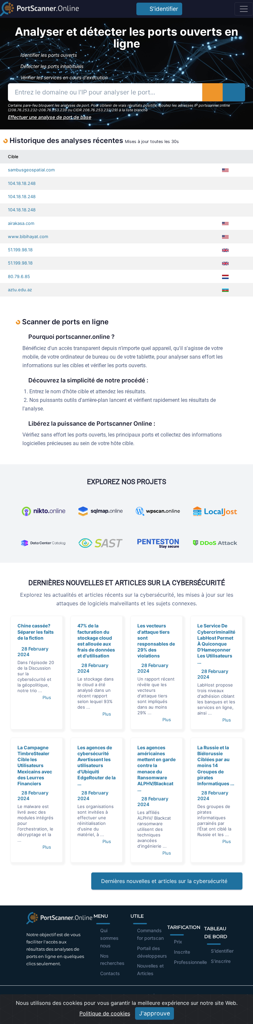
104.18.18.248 (22, 183)
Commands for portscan (150, 934)
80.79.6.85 (19, 276)
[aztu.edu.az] (240, 289)
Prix (178, 941)
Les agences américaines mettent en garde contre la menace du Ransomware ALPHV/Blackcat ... (156, 768)
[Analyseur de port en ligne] (39, 9)
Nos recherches (112, 959)
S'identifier (162, 8)
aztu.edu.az (20, 289)
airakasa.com (21, 223)
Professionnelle (190, 962)
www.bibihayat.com (28, 236)
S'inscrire (221, 961)
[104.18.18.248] (240, 183)
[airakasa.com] (240, 223)
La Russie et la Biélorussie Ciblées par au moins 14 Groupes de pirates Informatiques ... (215, 765)
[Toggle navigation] (244, 9)
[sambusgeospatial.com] (240, 169)
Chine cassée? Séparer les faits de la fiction (35, 631)
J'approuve (154, 1013)
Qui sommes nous (109, 938)
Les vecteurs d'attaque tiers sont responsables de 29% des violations (156, 640)
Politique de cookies (104, 1013)
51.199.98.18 (20, 249)
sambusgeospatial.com (31, 169)
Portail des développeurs (152, 952)
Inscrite (182, 952)
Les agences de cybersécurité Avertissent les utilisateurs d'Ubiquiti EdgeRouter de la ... (96, 765)
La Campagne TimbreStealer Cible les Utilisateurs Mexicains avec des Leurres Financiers (34, 765)
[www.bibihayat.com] (240, 236)
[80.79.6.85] (240, 276)
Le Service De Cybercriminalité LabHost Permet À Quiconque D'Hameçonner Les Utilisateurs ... (216, 643)
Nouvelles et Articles (150, 969)
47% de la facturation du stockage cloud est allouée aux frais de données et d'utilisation (96, 640)
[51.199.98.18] (240, 249)
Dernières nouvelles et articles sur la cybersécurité (165, 881)
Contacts (110, 973)
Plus (47, 697)
